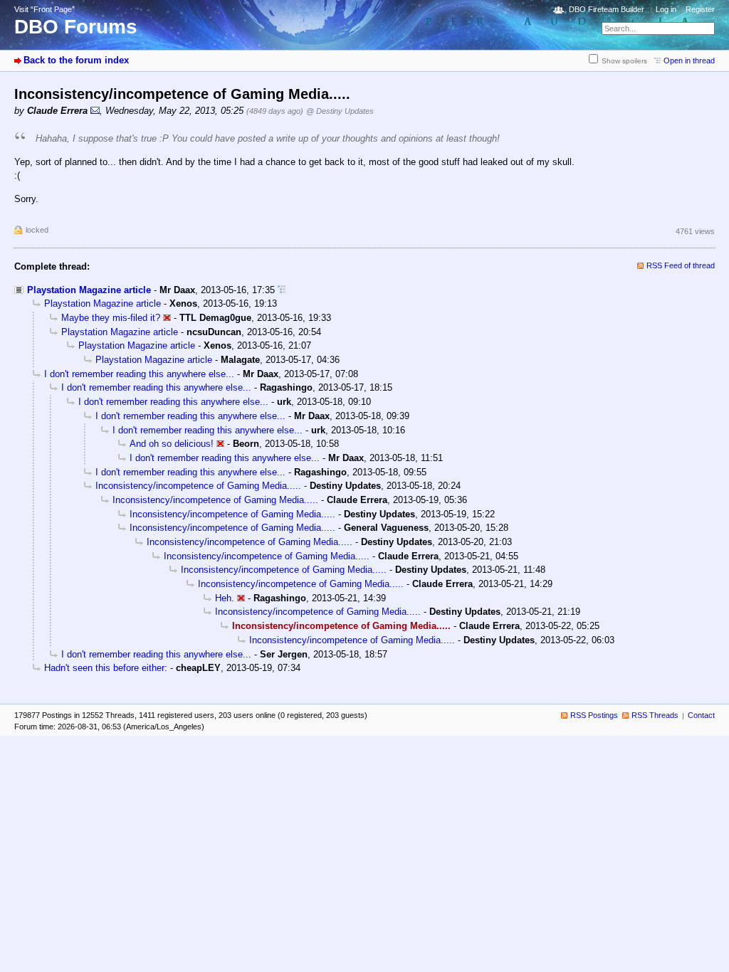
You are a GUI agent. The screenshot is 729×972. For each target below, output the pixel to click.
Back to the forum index (76, 60)
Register (700, 9)
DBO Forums (75, 27)
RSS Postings (594, 715)
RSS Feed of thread (680, 265)
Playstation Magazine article (89, 290)
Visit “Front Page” (44, 9)
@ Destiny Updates (340, 111)
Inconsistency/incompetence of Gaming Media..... (198, 485)
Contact (701, 715)
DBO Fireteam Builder (606, 9)
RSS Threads (654, 715)
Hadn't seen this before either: (105, 667)
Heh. (224, 598)
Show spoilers (624, 61)
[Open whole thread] (281, 290)
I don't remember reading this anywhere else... (139, 374)
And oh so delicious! (172, 443)
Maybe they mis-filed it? (110, 317)
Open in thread (689, 60)
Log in (666, 9)
